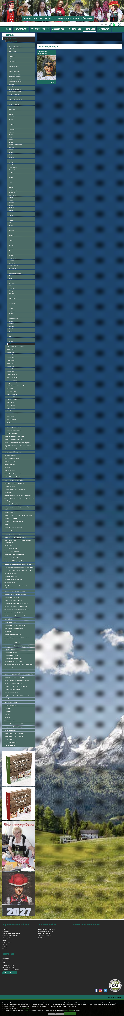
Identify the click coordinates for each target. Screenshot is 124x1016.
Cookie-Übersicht (69, 1010)
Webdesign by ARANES (115, 997)
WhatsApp (114, 24)
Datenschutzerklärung (23, 1008)
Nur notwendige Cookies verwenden (56, 1013)
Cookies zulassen (70, 1013)
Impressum (27, 1010)
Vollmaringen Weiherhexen (42, 52)
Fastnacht (9, 35)
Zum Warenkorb (120, 23)
